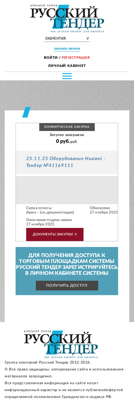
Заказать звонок (67, 49)
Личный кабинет (67, 66)
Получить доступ (67, 285)
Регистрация (76, 57)
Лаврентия (67, 39)
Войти (51, 57)
